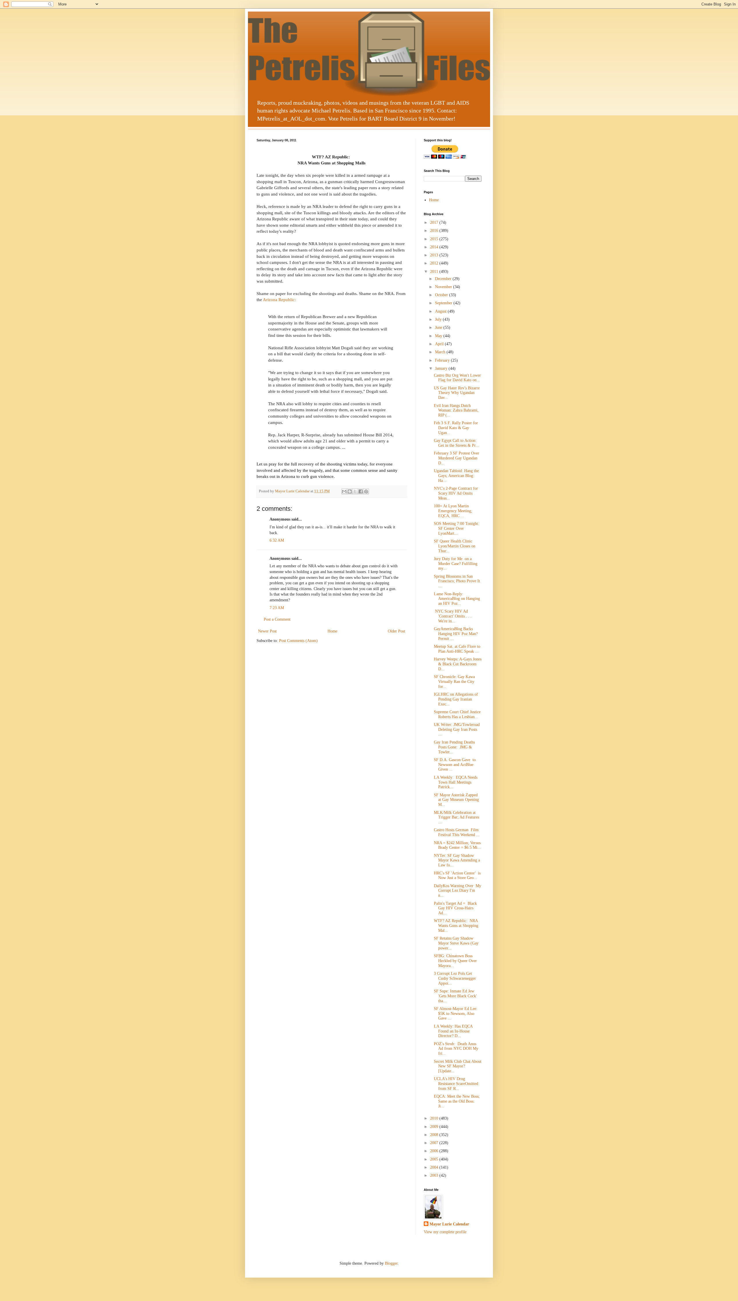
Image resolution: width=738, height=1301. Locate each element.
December (444, 279)
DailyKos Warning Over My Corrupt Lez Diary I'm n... (457, 891)
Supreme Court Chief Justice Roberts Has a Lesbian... (457, 714)
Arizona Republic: (279, 299)
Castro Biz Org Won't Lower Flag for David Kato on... (457, 377)
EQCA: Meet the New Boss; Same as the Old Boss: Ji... (457, 1101)
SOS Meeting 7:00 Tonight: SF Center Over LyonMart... (456, 528)
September (444, 303)
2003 (434, 1175)
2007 (434, 1143)
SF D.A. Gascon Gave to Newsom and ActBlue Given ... (455, 765)
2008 (434, 1135)
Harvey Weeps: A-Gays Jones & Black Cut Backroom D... (457, 664)
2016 (434, 230)
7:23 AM (277, 608)
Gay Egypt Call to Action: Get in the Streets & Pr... (456, 443)
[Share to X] (355, 491)
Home (332, 631)
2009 (434, 1126)
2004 (434, 1167)
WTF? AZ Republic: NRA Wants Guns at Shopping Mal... (456, 926)
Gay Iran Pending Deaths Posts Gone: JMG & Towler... (454, 747)
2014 (434, 247)
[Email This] (344, 491)
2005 (434, 1159)
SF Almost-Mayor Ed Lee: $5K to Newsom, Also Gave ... (455, 1014)
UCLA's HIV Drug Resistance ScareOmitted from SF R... (456, 1084)
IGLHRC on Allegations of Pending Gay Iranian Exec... (456, 699)
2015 (434, 239)
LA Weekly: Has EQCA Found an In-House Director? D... (453, 1031)
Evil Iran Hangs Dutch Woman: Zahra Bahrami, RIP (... (456, 410)
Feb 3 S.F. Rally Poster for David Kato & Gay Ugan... (456, 428)
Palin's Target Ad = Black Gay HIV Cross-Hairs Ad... (455, 908)
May (439, 336)
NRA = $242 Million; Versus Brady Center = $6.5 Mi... (457, 845)
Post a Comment (277, 619)
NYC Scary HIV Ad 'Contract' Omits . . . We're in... (453, 616)
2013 (434, 255)
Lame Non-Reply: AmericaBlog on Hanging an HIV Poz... (457, 599)
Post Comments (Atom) (298, 641)
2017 (434, 222)
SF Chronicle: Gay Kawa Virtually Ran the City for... (454, 682)
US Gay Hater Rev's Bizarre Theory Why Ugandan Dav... (457, 393)
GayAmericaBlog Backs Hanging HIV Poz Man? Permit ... (456, 634)
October (442, 295)
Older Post (396, 631)
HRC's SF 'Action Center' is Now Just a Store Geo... (457, 875)
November (444, 287)
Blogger (391, 1263)
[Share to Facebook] (361, 491)
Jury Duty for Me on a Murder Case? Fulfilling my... (455, 564)
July (439, 319)
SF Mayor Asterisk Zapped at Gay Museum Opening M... (456, 800)
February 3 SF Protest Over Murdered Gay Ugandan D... (456, 458)
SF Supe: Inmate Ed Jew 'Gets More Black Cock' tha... (455, 996)
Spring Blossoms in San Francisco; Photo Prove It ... (457, 581)
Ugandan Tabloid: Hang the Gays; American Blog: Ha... (456, 476)
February (443, 360)
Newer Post (267, 631)
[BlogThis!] (350, 491)
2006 (434, 1151)
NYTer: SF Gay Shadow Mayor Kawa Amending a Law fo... (457, 860)
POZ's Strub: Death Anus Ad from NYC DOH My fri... (456, 1049)
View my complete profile (445, 1232)
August (441, 311)
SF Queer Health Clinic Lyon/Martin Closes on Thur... (454, 546)
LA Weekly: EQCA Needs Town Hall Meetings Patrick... (455, 782)
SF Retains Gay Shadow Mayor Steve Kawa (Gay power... (456, 943)
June (439, 327)
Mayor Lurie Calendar (449, 1224)
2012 (434, 263)
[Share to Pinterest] (366, 491)
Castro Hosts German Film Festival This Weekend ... (457, 832)
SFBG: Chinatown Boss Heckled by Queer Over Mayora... (455, 961)
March (441, 352)
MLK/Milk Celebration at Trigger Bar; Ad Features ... (456, 817)
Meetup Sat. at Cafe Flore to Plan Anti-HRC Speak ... (457, 649)
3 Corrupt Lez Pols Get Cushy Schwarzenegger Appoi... (455, 978)
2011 (434, 271)
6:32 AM (277, 540)
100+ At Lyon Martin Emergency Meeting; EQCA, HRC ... (453, 511)
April (440, 344)
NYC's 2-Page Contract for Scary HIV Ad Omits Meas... (456, 493)
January (442, 368)
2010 (434, 1118)
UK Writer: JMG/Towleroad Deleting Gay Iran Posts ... (457, 729)
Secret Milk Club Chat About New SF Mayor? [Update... (457, 1066)
